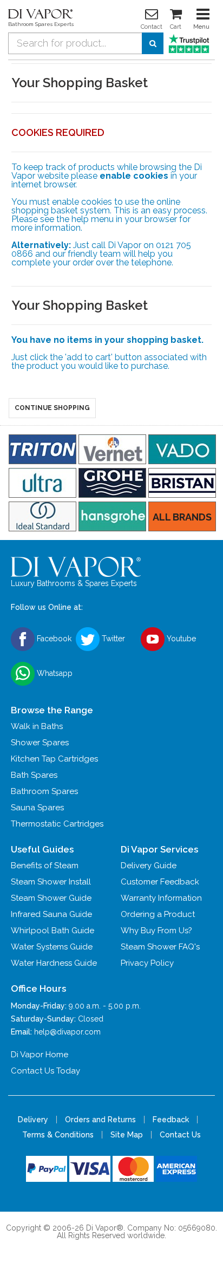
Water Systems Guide (52, 947)
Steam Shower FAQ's (160, 947)
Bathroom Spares (44, 791)
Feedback (171, 1119)
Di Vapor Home (39, 1054)
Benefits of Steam (44, 865)
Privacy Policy (147, 963)
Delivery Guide (148, 865)
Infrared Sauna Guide (51, 914)
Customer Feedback (160, 882)
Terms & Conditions (58, 1135)
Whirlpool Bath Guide (52, 930)
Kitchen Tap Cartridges (54, 759)
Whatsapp (54, 673)
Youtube (180, 638)
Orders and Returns (100, 1119)
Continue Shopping (52, 408)
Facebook (53, 638)
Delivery (33, 1119)
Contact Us (180, 1135)
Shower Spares (40, 742)
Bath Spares (34, 775)
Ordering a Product (158, 914)
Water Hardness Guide (54, 963)
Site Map (126, 1135)
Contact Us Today (45, 1071)
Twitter (112, 638)
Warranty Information (161, 898)
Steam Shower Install (51, 882)
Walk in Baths (37, 726)
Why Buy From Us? (156, 930)
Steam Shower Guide (51, 898)
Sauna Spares (37, 807)
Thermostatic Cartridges (57, 824)
